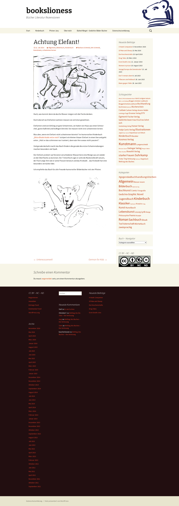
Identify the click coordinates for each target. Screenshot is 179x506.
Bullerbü (128, 107)
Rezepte (138, 216)
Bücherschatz (138, 106)
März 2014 (32, 411)
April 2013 (32, 452)
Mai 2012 (32, 471)
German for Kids (98, 259)
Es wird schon (69, 309)
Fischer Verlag (133, 116)
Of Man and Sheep (125, 50)
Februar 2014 (33, 415)
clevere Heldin (142, 110)
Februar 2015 (33, 370)
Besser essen (139, 182)
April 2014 (32, 407)
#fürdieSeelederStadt (129, 98)
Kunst (122, 207)
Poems (132, 215)
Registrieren (33, 297)
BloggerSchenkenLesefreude (128, 104)
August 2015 (33, 347)
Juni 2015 (32, 355)
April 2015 (32, 362)
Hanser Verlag (138, 126)
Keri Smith (126, 133)
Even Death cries (125, 62)
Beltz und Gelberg (123, 101)
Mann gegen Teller (125, 83)
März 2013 (32, 456)
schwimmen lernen (49, 50)
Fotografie (141, 190)
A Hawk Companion (125, 47)
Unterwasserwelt (43, 259)
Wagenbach (144, 159)
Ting (125, 159)
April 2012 (32, 475)
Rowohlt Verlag (133, 151)
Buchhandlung (143, 103)
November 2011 (34, 479)
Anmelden (32, 301)
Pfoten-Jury (54, 31)
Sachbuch (135, 219)
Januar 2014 (33, 419)
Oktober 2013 (34, 430)
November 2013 (34, 426)
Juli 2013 (32, 441)
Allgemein (52, 48)
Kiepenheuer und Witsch (137, 133)
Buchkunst (125, 190)
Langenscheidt (142, 144)
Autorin (148, 98)
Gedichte (123, 194)
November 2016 (34, 328)
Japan (121, 133)
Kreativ (139, 203)
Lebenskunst (126, 211)
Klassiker (134, 136)
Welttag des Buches (126, 161)
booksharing (135, 187)
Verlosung (131, 159)
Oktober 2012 (34, 464)
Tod (121, 223)
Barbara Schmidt (84, 48)
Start (28, 31)
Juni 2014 (32, 400)
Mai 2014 (32, 404)
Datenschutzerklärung (121, 31)
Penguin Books (146, 148)
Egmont (123, 116)
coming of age (123, 113)
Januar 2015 (33, 373)
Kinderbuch (39, 31)
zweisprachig (125, 227)
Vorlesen (138, 159)
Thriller (121, 159)
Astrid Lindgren (140, 98)
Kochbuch (133, 204)
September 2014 (35, 388)
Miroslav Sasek (123, 148)
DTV (143, 113)
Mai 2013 (32, 449)
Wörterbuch (139, 223)
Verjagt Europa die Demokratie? (130, 69)
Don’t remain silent (125, 76)
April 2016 (32, 336)
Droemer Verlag (135, 113)
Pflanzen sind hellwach (127, 79)
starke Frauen (126, 155)
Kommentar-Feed (35, 309)
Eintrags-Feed (34, 305)
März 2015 (32, 366)
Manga (148, 212)
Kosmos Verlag (126, 139)
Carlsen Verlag (131, 110)
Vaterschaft (128, 223)
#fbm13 (121, 98)
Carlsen (122, 110)
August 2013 (33, 437)
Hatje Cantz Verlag (127, 129)
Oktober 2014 (34, 385)
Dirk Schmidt (95, 48)
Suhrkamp (141, 155)
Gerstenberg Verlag (125, 126)
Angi (60, 319)
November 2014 (34, 381)
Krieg (143, 204)
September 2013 (35, 434)
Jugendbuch (126, 198)
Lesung (138, 212)
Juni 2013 (32, 445)
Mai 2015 (32, 358)
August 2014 (33, 392)
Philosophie (124, 215)
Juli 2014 (32, 396)
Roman (123, 219)
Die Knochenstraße (126, 54)
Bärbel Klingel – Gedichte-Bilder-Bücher (92, 31)
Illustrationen (142, 129)
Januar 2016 (33, 343)
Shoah (144, 219)
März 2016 (32, 340)
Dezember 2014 (34, 377)
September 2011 (35, 486)
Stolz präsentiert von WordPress (57, 501)
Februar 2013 (33, 460)
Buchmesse (122, 107)
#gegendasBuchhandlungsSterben (137, 177)
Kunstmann (37, 50)
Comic (134, 190)
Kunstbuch (131, 207)
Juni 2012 (32, 468)
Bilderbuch (60, 48)
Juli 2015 (32, 351)
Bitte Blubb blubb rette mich (46, 137)
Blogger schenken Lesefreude (138, 101)
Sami (60, 325)
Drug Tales (122, 58)
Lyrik (143, 211)
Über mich (68, 31)
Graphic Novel (135, 194)
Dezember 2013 (34, 422)
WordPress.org (34, 312)
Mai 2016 (32, 332)
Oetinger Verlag (134, 148)
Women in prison (125, 65)
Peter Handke (122, 152)
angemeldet (47, 278)
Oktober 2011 (34, 483)
